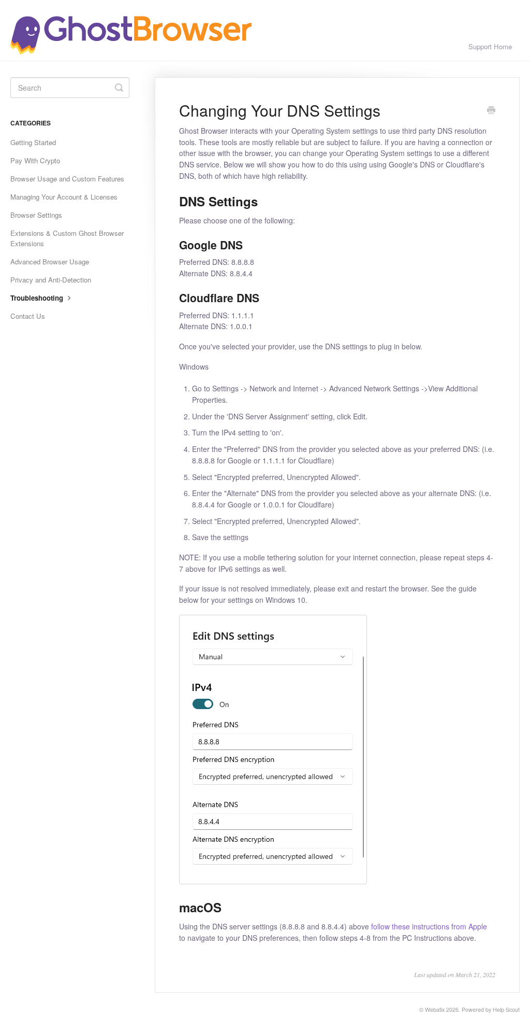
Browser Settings (36, 215)
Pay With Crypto (35, 160)
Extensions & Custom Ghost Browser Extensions (67, 238)
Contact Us (27, 316)
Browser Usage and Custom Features (67, 178)
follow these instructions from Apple (429, 926)
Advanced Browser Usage (49, 261)
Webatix (435, 1009)
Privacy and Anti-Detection (50, 280)
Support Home (490, 46)
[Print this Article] (491, 111)
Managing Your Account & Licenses (63, 197)
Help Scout (506, 1009)
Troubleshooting (37, 298)
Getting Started (33, 142)
